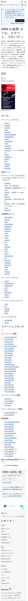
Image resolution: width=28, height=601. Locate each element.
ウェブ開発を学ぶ (6, 572)
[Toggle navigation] (25, 2)
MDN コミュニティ (6, 550)
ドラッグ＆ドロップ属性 (11, 409)
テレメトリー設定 (6, 595)
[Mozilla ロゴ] (6, 589)
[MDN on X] (8, 521)
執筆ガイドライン (6, 556)
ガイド (3, 575)
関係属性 (5, 418)
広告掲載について (6, 537)
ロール (4, 78)
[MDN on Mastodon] (11, 521)
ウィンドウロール (9, 317)
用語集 (3, 580)
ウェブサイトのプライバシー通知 (10, 593)
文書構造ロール (7, 214)
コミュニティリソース (7, 553)
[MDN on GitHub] (2, 521)
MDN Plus (4, 540)
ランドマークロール (10, 278)
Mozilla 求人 (4, 534)
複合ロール (6, 172)
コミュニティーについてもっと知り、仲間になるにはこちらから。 (14, 15)
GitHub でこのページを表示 (10, 494)
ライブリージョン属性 (10, 395)
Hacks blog (4, 583)
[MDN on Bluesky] (5, 521)
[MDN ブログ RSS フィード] (13, 521)
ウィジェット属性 (9, 334)
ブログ (3, 531)
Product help (4, 542)
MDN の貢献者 (14, 487)
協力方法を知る (7, 482)
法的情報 (16, 595)
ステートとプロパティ (8, 81)
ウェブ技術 (4, 569)
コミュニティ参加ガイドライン (10, 598)
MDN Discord (5, 558)
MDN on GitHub (5, 561)
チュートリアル (5, 577)
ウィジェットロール (10, 120)
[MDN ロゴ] (4, 513)
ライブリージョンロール (11, 300)
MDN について (5, 528)
